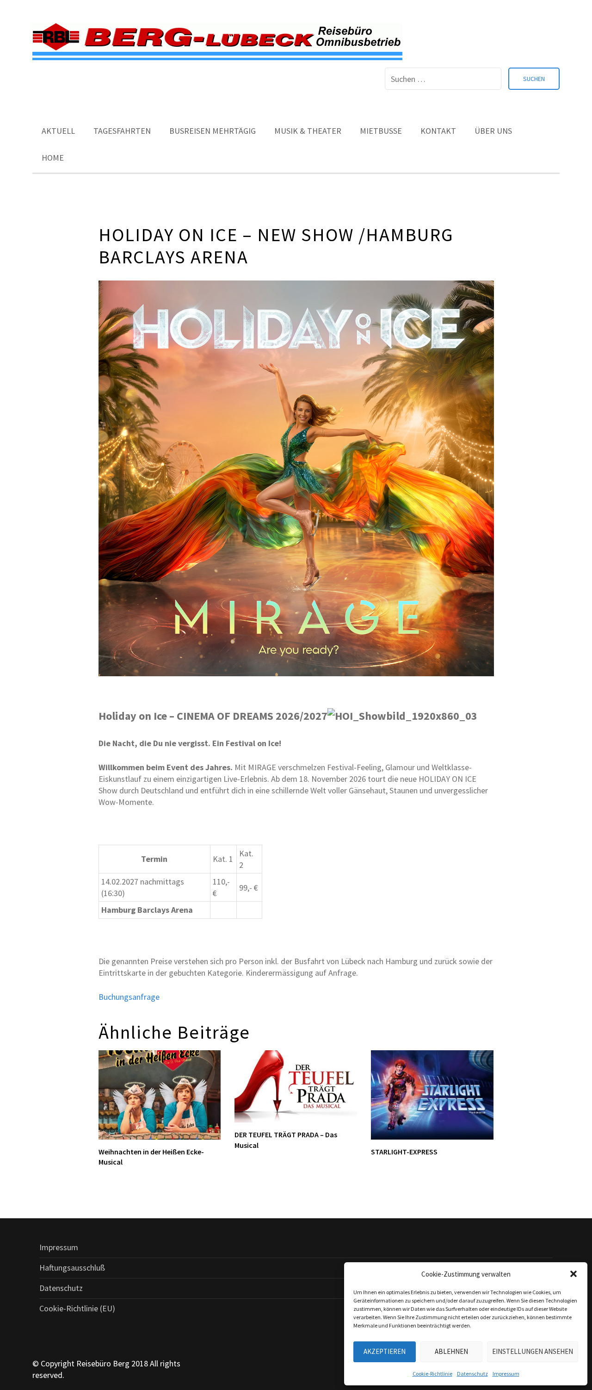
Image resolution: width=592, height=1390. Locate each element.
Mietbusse (381, 130)
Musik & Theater (307, 130)
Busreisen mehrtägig (212, 130)
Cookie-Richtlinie (432, 1373)
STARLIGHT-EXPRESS (404, 1151)
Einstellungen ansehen (532, 1351)
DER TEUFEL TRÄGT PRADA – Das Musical (285, 1139)
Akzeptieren (385, 1351)
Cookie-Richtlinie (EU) (77, 1308)
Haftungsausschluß (72, 1267)
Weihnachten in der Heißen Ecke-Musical (151, 1156)
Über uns (493, 130)
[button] (573, 1273)
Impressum (506, 1373)
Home (53, 157)
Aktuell (58, 130)
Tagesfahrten (122, 130)
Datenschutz (472, 1373)
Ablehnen (451, 1351)
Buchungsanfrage (129, 996)
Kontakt (438, 130)
